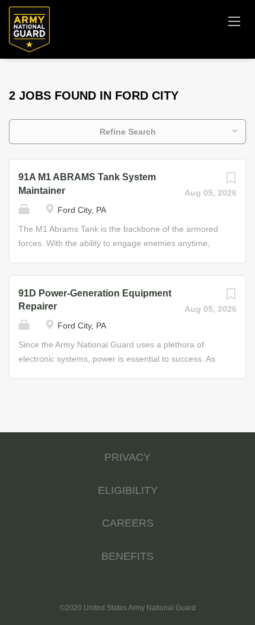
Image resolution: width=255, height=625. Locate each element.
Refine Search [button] (128, 131)
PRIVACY (127, 457)
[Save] (231, 181)
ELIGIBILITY (128, 490)
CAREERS (128, 523)
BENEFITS (127, 556)
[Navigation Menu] (234, 21)
